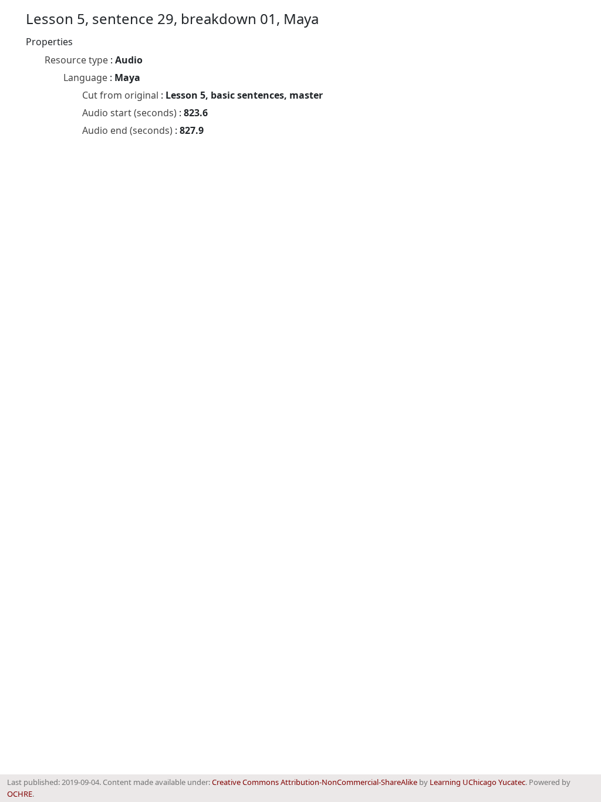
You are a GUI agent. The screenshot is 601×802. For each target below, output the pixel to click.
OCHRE (19, 793)
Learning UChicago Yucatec (477, 782)
